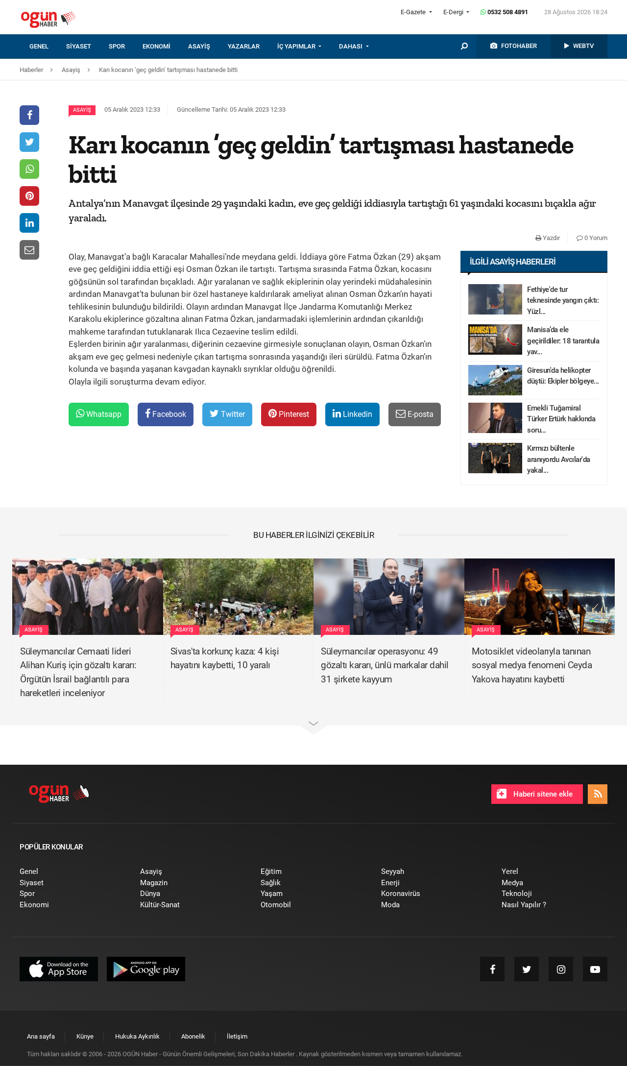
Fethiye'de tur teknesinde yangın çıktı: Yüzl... (563, 300)
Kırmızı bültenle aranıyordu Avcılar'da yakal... (558, 459)
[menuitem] (47, 46)
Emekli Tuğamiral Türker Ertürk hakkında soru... (561, 419)
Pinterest (293, 414)
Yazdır (550, 238)
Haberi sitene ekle (542, 794)
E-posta (420, 414)
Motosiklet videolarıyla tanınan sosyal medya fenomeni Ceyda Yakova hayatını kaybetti (532, 665)
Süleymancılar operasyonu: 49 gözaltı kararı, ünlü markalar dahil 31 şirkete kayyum (385, 665)
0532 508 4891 (507, 12)
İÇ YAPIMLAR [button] (297, 46)
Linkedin (356, 414)
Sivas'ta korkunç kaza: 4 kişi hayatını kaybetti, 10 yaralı (224, 658)
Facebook (168, 414)
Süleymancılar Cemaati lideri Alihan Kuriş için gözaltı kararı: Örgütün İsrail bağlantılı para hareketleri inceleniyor (78, 672)
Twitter (232, 414)
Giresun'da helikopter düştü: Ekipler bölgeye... (563, 376)
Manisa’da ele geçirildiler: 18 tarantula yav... (563, 340)
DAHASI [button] (351, 46)
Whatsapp (102, 414)
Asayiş (82, 110)
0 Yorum (595, 238)
